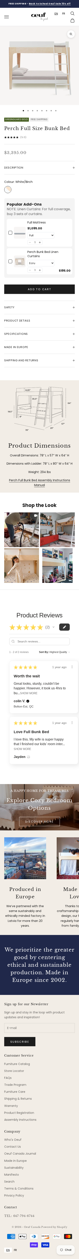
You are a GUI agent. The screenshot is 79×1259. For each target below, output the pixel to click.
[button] (30, 242)
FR (63, 14)
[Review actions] (72, 667)
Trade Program (15, 1085)
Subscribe (19, 1042)
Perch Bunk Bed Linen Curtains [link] (42, 254)
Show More (28, 693)
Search (9, 1181)
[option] (63, 13)
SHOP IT (21, 529)
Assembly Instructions (20, 1120)
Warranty (11, 1106)
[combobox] (56, 13)
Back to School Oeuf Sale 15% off (50, 3)
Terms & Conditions (18, 1188)
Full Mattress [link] (36, 223)
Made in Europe (15, 1161)
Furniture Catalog (17, 1064)
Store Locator (14, 1071)
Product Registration (19, 1113)
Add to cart (39, 289)
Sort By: (44, 652)
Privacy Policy (14, 1195)
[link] (20, 233)
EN (56, 14)
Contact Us (12, 1147)
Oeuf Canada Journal (20, 1153)
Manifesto (11, 1175)
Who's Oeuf (12, 1140)
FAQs (8, 1078)
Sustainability (14, 1168)
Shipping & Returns (18, 1099)
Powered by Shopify (54, 1227)
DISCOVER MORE (39, 822)
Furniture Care (14, 1092)
